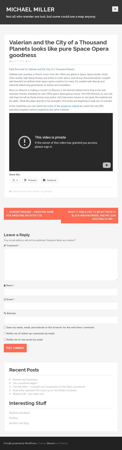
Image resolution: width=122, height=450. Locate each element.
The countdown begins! (25, 383)
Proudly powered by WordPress (20, 443)
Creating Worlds (19, 191)
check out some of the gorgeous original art (59, 106)
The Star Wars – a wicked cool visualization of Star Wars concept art (49, 386)
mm (29, 61)
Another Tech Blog (19, 423)
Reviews (13, 418)
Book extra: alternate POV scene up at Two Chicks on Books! (45, 390)
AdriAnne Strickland (19, 412)
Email (11, 299)
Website (11, 313)
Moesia (50, 443)
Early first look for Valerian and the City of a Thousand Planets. (42, 69)
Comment (13, 245)
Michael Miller (30, 9)
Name (10, 285)
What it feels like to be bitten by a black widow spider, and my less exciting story (92, 215)
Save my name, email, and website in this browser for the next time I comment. (51, 327)
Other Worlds (33, 191)
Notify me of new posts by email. (25, 339)
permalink (47, 191)
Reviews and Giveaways (25, 379)
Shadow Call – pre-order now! (28, 393)
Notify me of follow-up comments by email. (31, 333)
